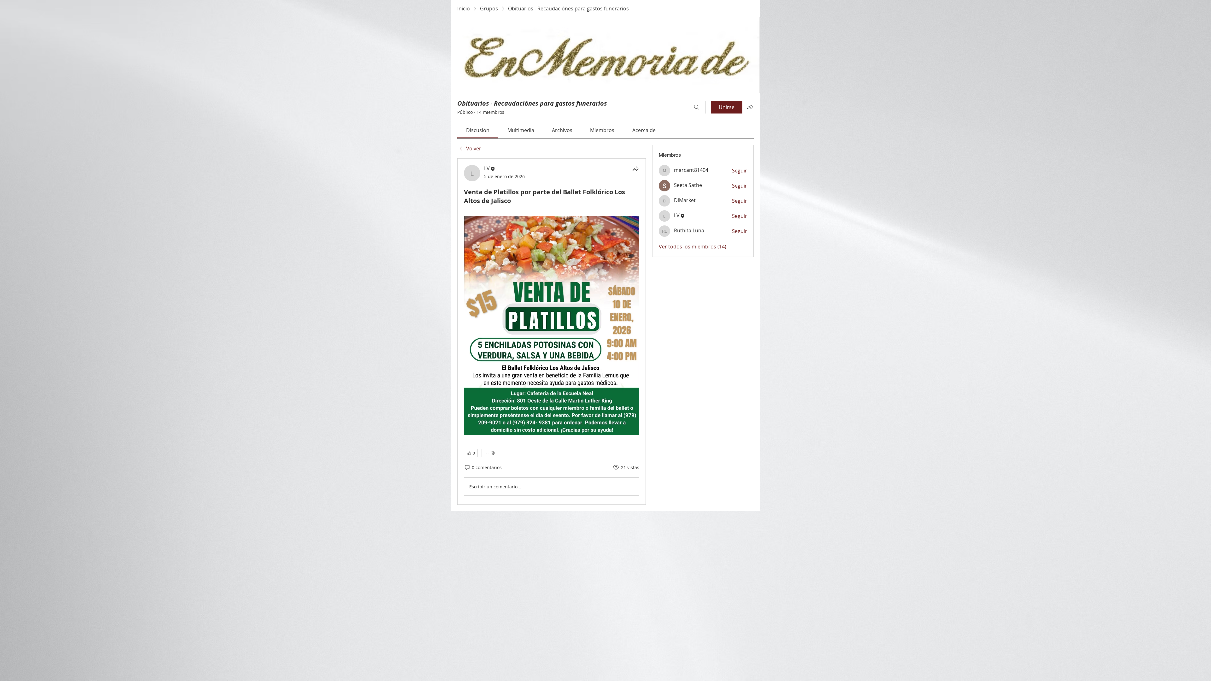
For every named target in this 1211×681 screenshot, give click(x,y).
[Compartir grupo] (750, 107)
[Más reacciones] (490, 453)
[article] (551, 331)
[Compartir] (635, 168)
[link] (477, 130)
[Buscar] (696, 107)
